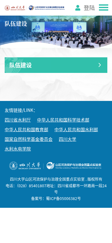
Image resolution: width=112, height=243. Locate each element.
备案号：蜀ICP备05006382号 (56, 198)
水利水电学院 (18, 149)
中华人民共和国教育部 (26, 129)
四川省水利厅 (18, 120)
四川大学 (67, 139)
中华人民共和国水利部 (76, 129)
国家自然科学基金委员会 (29, 139)
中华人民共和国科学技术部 (63, 120)
